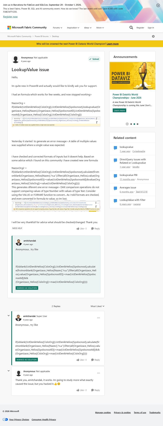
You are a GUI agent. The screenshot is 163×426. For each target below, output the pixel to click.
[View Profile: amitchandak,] (19, 242)
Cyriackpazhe (138, 151)
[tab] (131, 124)
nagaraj (137, 204)
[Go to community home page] (27, 27)
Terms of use (140, 412)
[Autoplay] (127, 124)
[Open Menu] (153, 36)
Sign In (151, 27)
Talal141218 (141, 191)
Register (140, 27)
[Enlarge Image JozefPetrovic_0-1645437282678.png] (56, 206)
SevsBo (135, 166)
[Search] (131, 28)
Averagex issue (128, 187)
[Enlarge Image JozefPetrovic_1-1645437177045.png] (56, 121)
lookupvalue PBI (128, 175)
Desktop (55, 36)
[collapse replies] (9, 316)
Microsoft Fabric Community (19, 36)
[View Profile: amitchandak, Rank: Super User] (18, 318)
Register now (10, 16)
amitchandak (30, 240)
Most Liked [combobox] (98, 306)
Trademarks (154, 412)
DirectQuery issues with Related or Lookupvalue (133, 161)
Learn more (113, 43)
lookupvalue (126, 146)
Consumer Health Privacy (44, 419)
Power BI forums (42, 36)
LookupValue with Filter (132, 199)
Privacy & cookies (122, 412)
